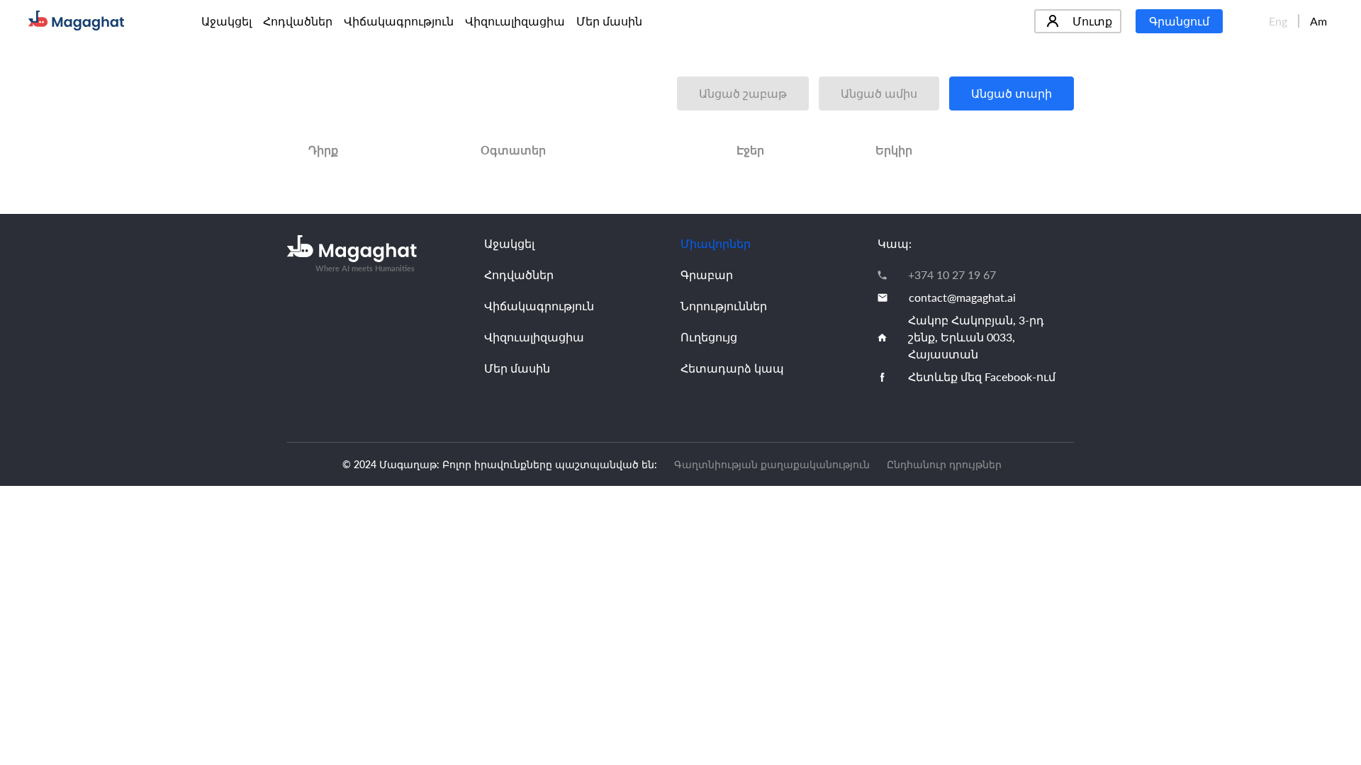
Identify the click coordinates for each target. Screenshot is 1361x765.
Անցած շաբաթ (743, 93)
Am (1318, 21)
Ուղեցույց (708, 337)
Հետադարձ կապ (732, 368)
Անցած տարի (1011, 93)
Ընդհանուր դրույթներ (944, 464)
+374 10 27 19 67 (952, 274)
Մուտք (1092, 21)
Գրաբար (706, 274)
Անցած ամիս (879, 93)
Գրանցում (1179, 21)
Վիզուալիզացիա (515, 21)
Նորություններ (723, 305)
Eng (1278, 21)
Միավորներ (715, 243)
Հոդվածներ (297, 21)
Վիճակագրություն (399, 21)
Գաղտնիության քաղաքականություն (772, 464)
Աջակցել (226, 21)
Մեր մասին (609, 21)
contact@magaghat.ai (962, 297)
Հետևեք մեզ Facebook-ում (981, 376)
